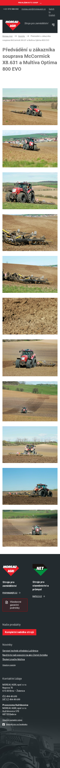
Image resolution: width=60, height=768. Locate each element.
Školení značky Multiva (13, 659)
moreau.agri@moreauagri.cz (34, 9)
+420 (10, 9)
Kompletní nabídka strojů (19, 632)
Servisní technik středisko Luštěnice (20, 651)
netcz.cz (37, 596)
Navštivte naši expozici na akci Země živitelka (25, 655)
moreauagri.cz (9, 592)
